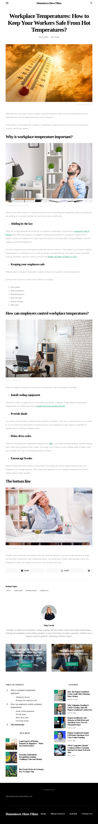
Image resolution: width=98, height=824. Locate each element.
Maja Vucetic (43, 37)
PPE (51, 443)
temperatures (31, 590)
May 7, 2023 (31, 659)
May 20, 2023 (77, 658)
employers (19, 590)
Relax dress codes (22, 718)
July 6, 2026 (71, 740)
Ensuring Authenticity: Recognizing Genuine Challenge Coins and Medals (30, 757)
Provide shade (21, 714)
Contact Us (87, 814)
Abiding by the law (23, 697)
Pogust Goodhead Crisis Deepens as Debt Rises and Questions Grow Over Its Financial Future (78, 721)
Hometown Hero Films (49, 3)
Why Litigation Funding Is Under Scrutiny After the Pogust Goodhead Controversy (80, 707)
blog (9, 590)
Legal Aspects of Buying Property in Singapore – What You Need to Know (31, 743)
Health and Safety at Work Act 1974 (62, 257)
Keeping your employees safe (26, 700)
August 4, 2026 (72, 699)
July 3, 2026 (71, 755)
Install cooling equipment (25, 711)
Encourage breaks (22, 721)
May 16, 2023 (55, 37)
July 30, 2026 (72, 713)
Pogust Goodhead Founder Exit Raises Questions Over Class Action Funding (78, 735)
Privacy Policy (58, 814)
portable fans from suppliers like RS (50, 406)
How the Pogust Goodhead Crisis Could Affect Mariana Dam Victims (79, 694)
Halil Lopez (21, 659)
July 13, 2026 (72, 728)
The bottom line (17, 725)
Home (43, 814)
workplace (44, 590)
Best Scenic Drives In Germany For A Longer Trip (31, 770)
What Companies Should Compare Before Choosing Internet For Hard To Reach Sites (79, 748)
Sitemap (73, 814)
